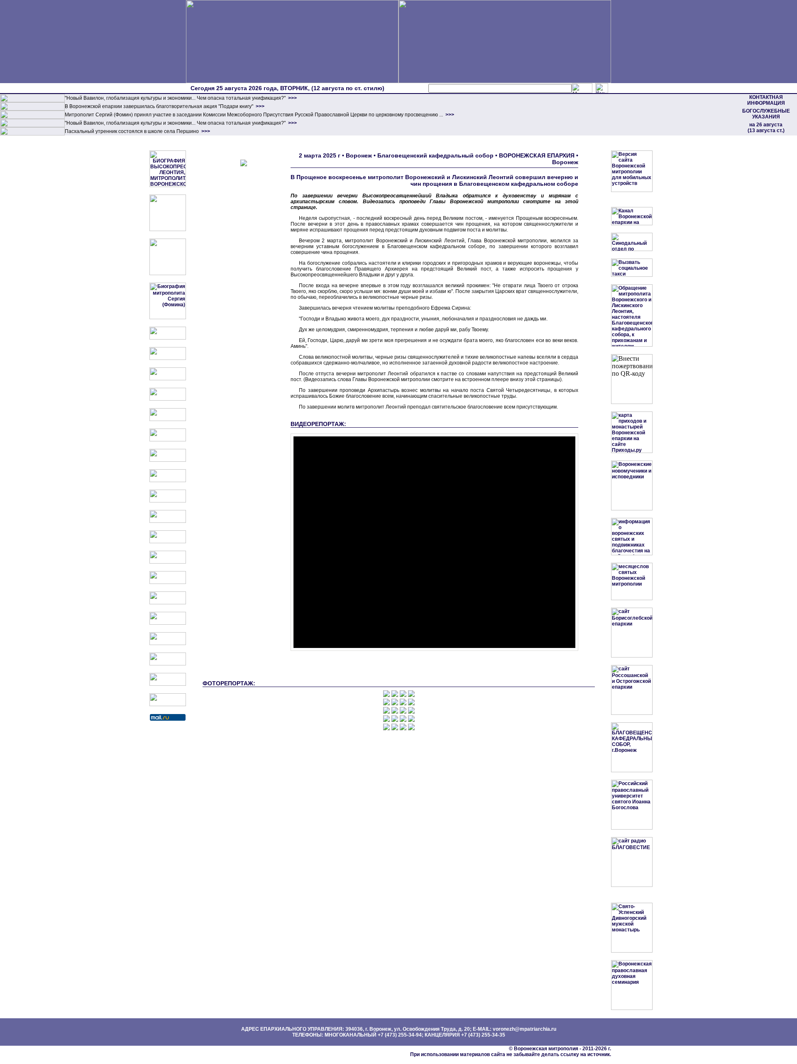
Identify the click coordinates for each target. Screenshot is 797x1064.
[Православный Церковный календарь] (167, 358)
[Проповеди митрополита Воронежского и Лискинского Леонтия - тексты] (167, 273)
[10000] (32, 100)
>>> (292, 98)
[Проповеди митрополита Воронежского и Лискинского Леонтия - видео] (167, 229)
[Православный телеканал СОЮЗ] (167, 440)
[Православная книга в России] (167, 664)
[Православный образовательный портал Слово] (167, 643)
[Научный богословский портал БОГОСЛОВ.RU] (167, 623)
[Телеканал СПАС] (167, 460)
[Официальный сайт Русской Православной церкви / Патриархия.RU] (167, 338)
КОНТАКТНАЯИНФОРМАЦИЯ (766, 100)
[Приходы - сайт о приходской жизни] (167, 541)
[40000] (32, 125)
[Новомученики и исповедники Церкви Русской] (167, 379)
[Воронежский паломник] (167, 521)
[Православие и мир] (167, 582)
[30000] (32, 134)
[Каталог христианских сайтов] (167, 704)
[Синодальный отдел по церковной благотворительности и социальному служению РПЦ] (167, 399)
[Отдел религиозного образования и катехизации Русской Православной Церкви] (167, 419)
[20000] (32, 109)
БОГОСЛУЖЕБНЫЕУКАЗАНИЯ (766, 114)
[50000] (32, 117)
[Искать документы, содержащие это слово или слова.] (582, 88)
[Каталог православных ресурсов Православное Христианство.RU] (167, 684)
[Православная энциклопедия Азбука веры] (167, 603)
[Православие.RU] (167, 562)
